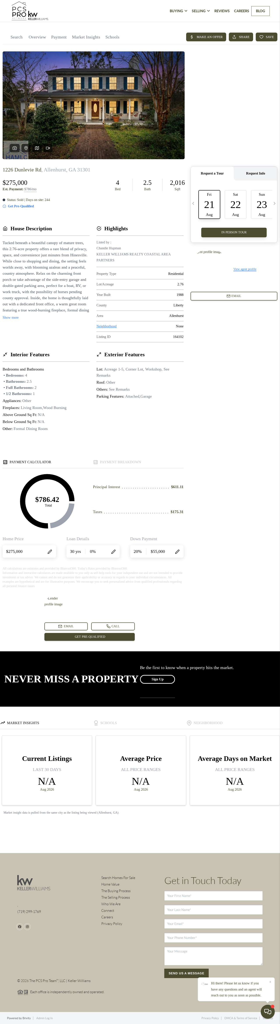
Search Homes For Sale (118, 878)
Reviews (222, 11)
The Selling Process (115, 897)
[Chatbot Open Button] (268, 1012)
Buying (176, 11)
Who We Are (111, 904)
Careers (241, 11)
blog (260, 11)
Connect (107, 910)
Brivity (27, 1018)
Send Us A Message (186, 973)
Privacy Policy (111, 924)
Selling (199, 11)
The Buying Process (116, 891)
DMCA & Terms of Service (240, 1018)
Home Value (110, 884)
